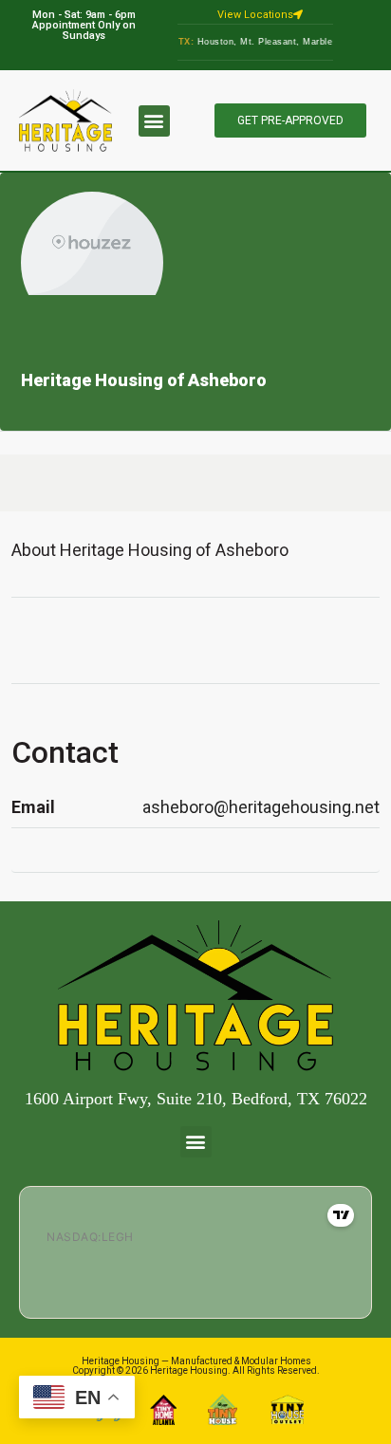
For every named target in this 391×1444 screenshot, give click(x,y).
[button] (154, 121)
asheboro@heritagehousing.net (261, 807)
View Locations (255, 15)
